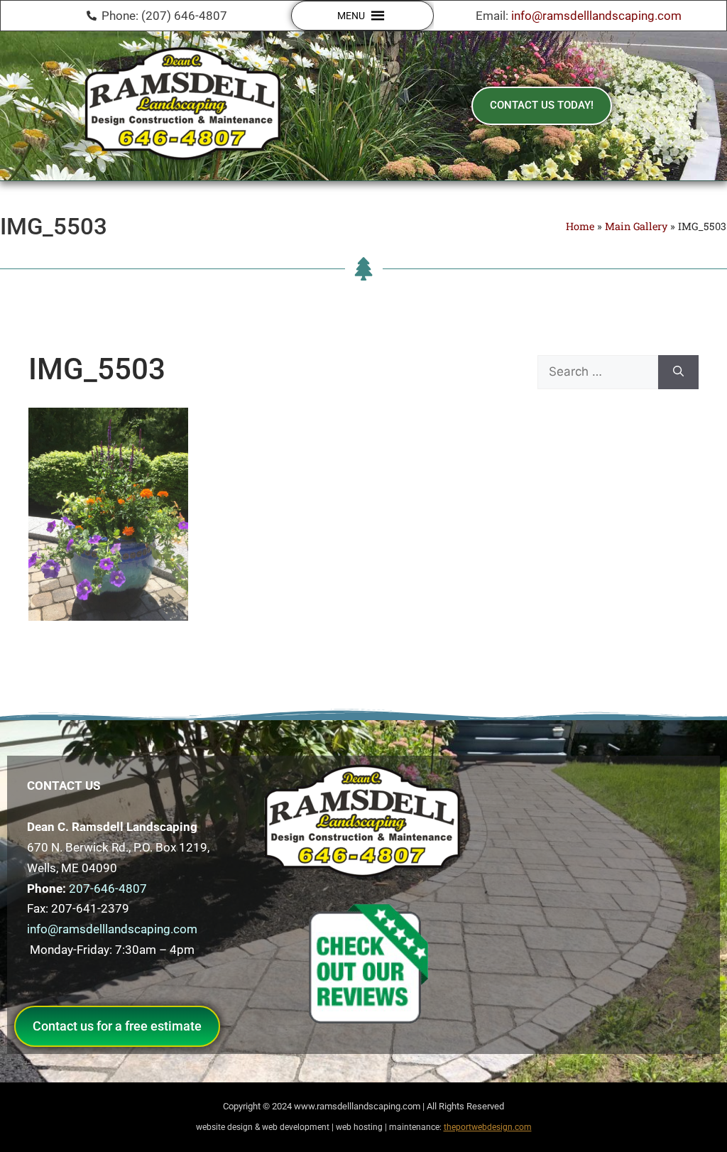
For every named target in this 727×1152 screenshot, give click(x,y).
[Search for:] (597, 372)
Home (580, 226)
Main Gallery (636, 226)
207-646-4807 (108, 888)
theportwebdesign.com (488, 1127)
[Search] (678, 372)
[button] (351, 15)
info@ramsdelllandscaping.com (596, 16)
